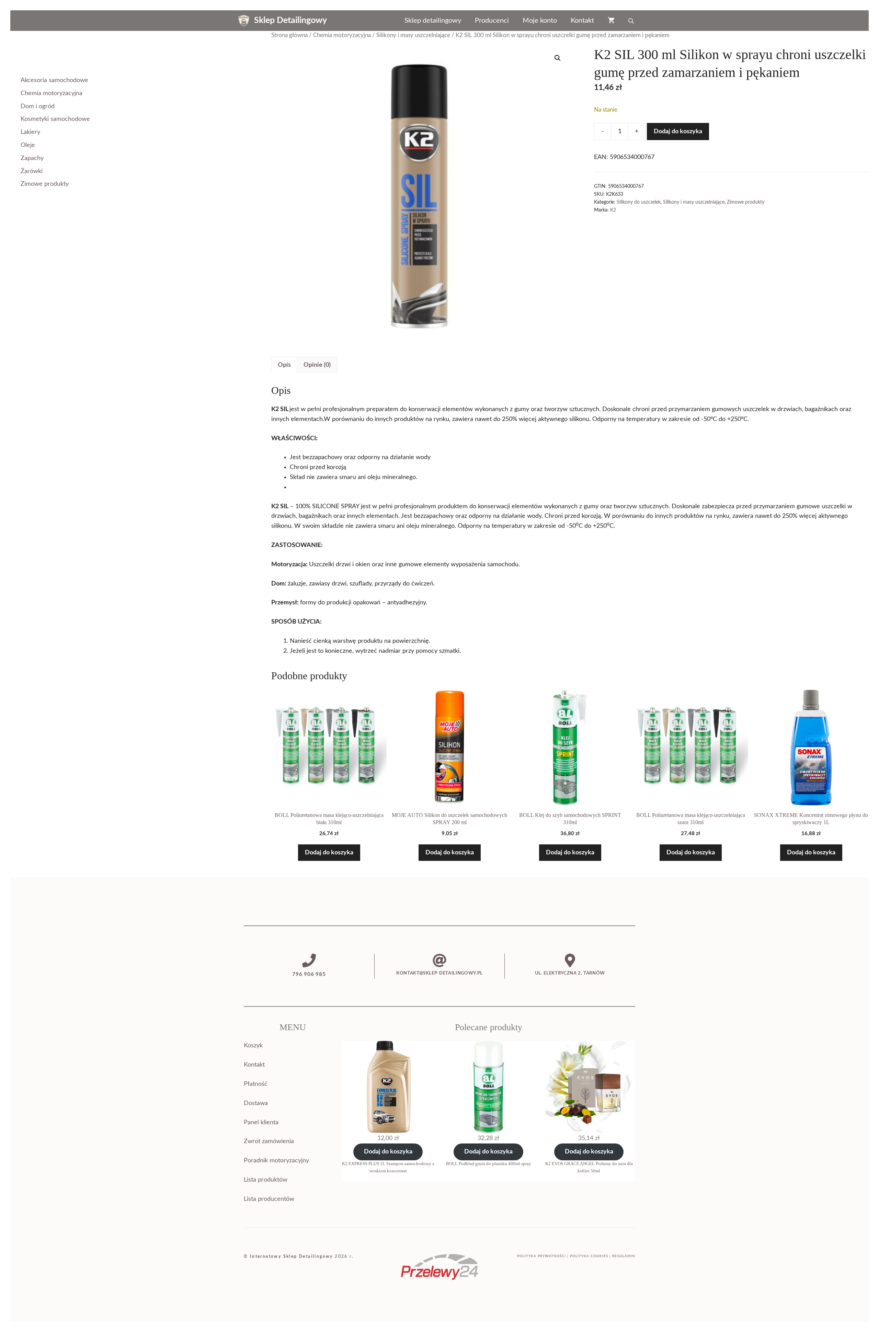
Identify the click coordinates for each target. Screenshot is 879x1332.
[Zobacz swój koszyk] (611, 20)
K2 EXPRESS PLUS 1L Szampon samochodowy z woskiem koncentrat (388, 1167)
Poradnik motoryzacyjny (276, 1161)
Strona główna (289, 35)
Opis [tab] (284, 365)
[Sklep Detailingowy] (244, 20)
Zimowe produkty (745, 202)
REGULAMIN (623, 1256)
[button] (557, 58)
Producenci (492, 20)
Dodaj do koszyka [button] (329, 853)
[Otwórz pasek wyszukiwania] (631, 20)
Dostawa (256, 1103)
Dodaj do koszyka (678, 131)
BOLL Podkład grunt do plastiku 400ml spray (488, 1163)
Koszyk (253, 1046)
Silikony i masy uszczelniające (413, 35)
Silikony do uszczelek (639, 202)
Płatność (255, 1084)
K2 (613, 210)
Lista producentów (269, 1199)
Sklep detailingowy (432, 20)
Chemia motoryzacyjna (342, 35)
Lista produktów (265, 1180)
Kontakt (582, 20)
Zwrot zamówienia (269, 1141)
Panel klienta (261, 1122)
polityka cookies (589, 1256)
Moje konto (540, 20)
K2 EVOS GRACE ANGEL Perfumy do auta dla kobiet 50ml (589, 1167)
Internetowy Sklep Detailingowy (291, 1256)
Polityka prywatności (541, 1256)
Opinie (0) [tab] (317, 365)
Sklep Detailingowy (290, 20)
